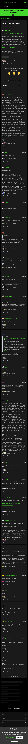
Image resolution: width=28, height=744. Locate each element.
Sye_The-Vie (7, 497)
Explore (3, 718)
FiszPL (6, 382)
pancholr (7, 658)
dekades (7, 30)
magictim (7, 167)
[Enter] (2, 6)
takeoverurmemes (9, 94)
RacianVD (7, 367)
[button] (2, 3)
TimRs (6, 202)
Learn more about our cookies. (16, 734)
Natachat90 (7, 549)
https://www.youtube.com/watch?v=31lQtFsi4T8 (14, 338)
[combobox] (14, 6)
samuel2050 (7, 258)
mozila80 (7, 276)
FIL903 (6, 462)
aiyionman (7, 590)
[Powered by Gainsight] (14, 709)
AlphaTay (7, 400)
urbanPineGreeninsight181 (11, 318)
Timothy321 (7, 217)
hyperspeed (5, 57)
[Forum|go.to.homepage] (10, 3)
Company (4, 726)
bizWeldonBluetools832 (10, 520)
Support (3, 722)
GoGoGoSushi (8, 334)
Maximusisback (8, 621)
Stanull (6, 606)
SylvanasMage (8, 638)
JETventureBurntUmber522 (11, 575)
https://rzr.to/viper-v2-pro (8, 47)
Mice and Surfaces (6, 18)
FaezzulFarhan (8, 296)
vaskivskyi (7, 152)
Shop (3, 714)
